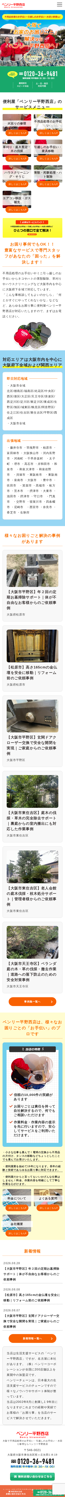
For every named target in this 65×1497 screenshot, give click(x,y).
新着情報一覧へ (32, 1338)
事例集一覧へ (32, 1001)
